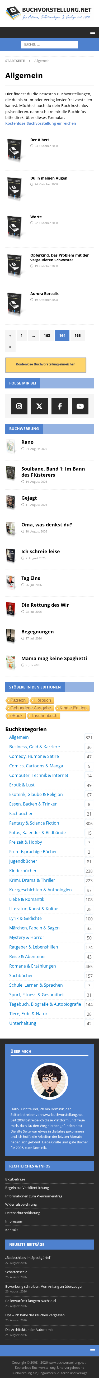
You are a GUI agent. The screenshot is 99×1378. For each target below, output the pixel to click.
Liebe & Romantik (26, 899)
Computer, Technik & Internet (38, 775)
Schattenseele (16, 1271)
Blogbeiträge (15, 1179)
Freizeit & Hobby (25, 842)
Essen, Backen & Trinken (33, 804)
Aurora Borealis (44, 293)
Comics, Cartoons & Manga (36, 766)
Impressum (14, 1221)
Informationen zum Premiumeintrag (33, 1196)
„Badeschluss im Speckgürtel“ (28, 1257)
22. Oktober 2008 (46, 223)
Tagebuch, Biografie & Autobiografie (45, 1004)
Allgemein (19, 737)
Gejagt (29, 498)
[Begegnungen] (11, 637)
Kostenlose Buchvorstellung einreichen (40, 123)
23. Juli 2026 (34, 612)
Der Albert (39, 139)
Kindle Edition (73, 707)
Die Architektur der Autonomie (29, 1329)
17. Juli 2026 (34, 638)
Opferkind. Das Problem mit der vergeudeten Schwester (59, 257)
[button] (92, 32)
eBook (16, 715)
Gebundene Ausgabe (30, 707)
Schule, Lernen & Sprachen (36, 985)
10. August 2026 (36, 531)
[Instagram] (19, 406)
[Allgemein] (15, 151)
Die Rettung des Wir (45, 605)
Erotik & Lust (22, 785)
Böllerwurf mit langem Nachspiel (30, 1300)
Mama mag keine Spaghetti (54, 658)
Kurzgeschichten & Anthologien (40, 890)
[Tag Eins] (11, 583)
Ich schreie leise (40, 551)
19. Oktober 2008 (46, 266)
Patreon (18, 700)
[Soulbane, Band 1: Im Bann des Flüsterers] (11, 474)
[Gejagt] (11, 503)
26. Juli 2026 (34, 585)
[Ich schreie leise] (11, 556)
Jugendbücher (23, 861)
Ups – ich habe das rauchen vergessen (35, 1315)
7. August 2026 (35, 558)
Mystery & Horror (26, 937)
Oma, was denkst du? (46, 524)
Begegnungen (37, 631)
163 (47, 335)
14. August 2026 (36, 482)
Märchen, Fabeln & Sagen (34, 928)
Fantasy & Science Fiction (34, 823)
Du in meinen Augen (48, 178)
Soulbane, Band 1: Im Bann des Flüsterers (53, 472)
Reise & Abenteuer (27, 956)
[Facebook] (59, 406)
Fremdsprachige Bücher (33, 851)
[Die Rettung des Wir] (11, 610)
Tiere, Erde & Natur (28, 1014)
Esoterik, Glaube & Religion (36, 794)
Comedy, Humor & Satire (34, 756)
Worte (36, 216)
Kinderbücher (23, 871)
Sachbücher (21, 975)
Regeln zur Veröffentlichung (27, 1187)
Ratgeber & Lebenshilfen (33, 947)
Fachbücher (21, 813)
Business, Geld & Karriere (34, 747)
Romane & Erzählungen (32, 966)
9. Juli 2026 (33, 665)
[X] (39, 406)
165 (77, 335)
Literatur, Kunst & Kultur (33, 909)
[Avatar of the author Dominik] (49, 1094)
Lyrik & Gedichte (25, 918)
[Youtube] (80, 406)
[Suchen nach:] (49, 44)
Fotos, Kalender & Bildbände (37, 832)
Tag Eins (30, 578)
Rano (27, 442)
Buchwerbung (24, 428)
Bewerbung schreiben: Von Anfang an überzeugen (44, 1286)
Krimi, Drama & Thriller (32, 880)
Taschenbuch (44, 715)
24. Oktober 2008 (46, 146)
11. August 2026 (36, 505)
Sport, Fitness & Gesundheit (37, 994)
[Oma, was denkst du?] (11, 530)
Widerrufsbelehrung (21, 1204)
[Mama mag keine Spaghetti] (11, 663)
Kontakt (11, 1229)
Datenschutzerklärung (22, 1212)
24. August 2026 (36, 449)
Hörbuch (42, 700)
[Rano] (11, 447)
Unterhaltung (22, 1023)
